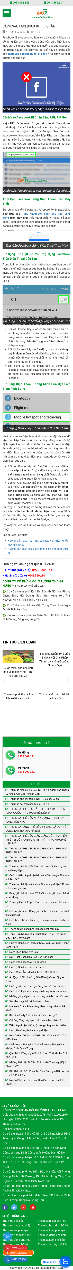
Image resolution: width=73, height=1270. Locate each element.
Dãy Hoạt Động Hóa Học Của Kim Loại (31, 956)
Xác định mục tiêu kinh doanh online (29, 1001)
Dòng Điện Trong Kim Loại (23, 951)
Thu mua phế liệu (13, 1220)
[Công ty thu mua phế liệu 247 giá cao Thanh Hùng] (42, 13)
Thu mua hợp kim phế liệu (53, 1225)
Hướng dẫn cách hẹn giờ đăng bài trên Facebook (36, 986)
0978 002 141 (20, 2)
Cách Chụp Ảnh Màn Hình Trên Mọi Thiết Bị (33, 972)
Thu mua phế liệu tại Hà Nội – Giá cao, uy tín (34, 798)
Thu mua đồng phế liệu (16, 1239)
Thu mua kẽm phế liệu (51, 1239)
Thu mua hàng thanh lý (16, 1225)
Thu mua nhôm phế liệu (17, 1235)
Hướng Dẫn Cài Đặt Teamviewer (27, 967)
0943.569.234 (54, 2)
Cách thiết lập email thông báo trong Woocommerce (38, 991)
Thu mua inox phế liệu (16, 1244)
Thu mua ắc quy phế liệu (53, 1244)
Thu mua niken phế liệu (52, 1220)
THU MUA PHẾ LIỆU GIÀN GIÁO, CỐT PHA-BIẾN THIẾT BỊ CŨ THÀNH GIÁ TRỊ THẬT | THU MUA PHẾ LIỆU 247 (36, 839)
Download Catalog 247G (18, 1252)
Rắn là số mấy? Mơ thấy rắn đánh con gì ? (33, 1015)
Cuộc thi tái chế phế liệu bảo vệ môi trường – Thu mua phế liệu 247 (18, 672)
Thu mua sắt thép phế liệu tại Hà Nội (29, 803)
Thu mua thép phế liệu (51, 1230)
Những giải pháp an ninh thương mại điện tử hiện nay (38, 996)
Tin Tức (35, 31)
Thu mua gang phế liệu (52, 1235)
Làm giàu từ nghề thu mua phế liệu (28, 1030)
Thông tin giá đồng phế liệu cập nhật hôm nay (34, 928)
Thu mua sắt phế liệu (15, 1230)
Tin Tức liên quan (19, 642)
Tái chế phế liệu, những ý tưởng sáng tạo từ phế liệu (38, 1025)
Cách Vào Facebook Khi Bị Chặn (27, 961)
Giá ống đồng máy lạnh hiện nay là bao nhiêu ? (35, 1020)
